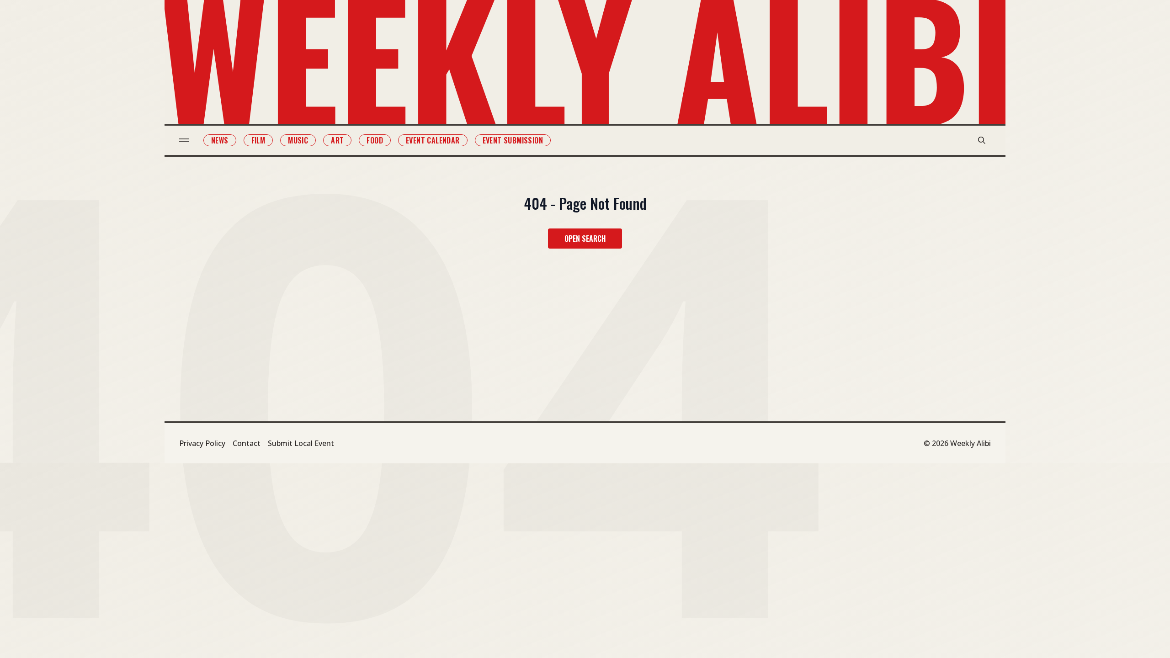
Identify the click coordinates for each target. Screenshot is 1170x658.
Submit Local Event (301, 443)
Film (258, 140)
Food (375, 140)
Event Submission (513, 140)
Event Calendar (433, 140)
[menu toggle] (184, 140)
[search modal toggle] (982, 140)
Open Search (585, 238)
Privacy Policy (202, 443)
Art (337, 140)
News (220, 140)
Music (298, 140)
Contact (247, 443)
